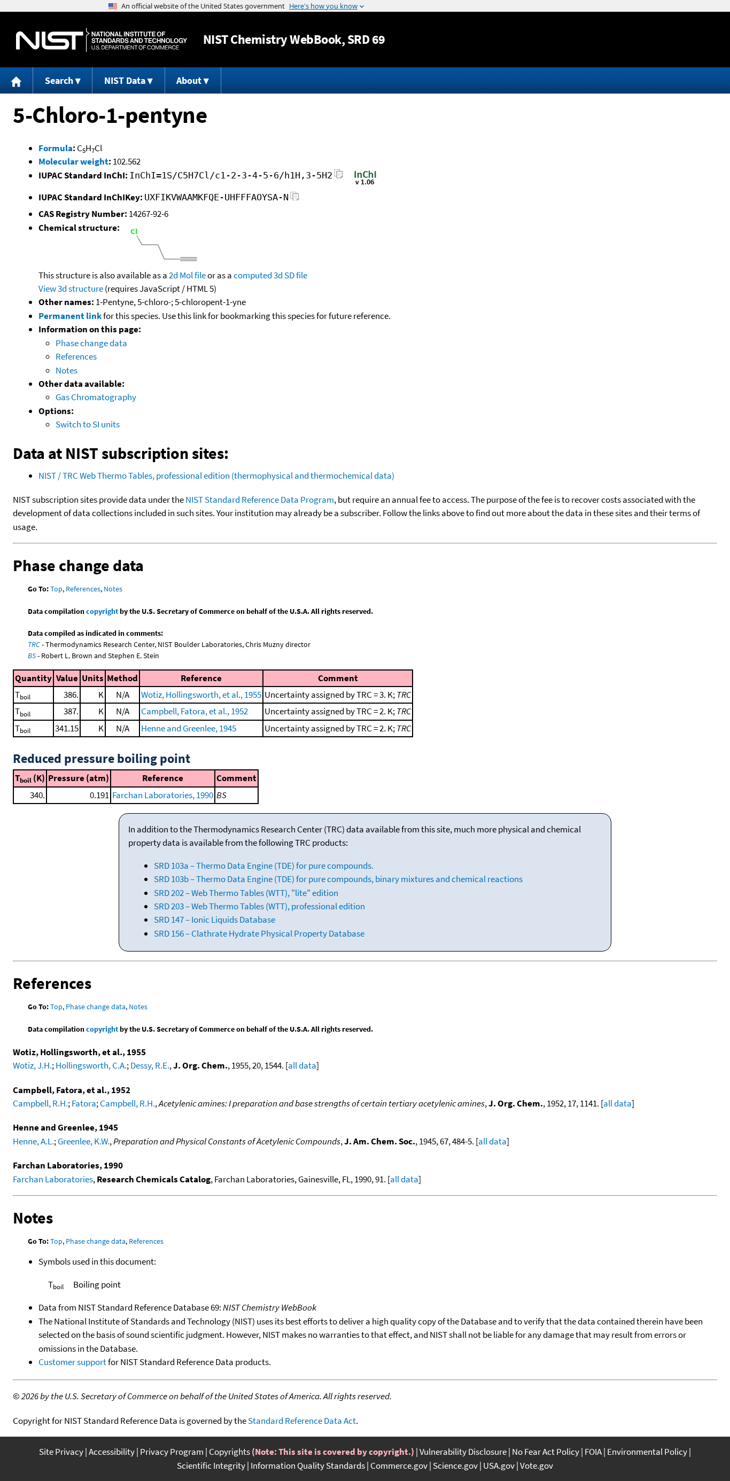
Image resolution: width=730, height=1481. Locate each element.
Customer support (72, 1362)
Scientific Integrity (211, 1465)
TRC (34, 644)
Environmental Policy (647, 1451)
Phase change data (91, 343)
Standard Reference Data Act (302, 1421)
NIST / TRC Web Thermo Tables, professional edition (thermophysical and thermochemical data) (216, 475)
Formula (55, 148)
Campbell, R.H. (40, 1103)
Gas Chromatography (96, 397)
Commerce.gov (399, 1465)
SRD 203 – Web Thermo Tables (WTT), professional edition (259, 906)
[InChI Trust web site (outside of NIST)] (365, 184)
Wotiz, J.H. (32, 1065)
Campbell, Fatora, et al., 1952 (194, 711)
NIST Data (124, 80)
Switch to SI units (88, 424)
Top (56, 589)
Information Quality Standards (308, 1465)
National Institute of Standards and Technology (101, 40)
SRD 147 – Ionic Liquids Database (214, 919)
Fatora (84, 1103)
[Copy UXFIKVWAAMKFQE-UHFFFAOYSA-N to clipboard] (294, 199)
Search (59, 80)
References (76, 356)
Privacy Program (172, 1451)
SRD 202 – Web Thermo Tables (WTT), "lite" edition (246, 893)
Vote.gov (536, 1465)
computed (253, 275)
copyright (102, 611)
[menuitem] (16, 80)
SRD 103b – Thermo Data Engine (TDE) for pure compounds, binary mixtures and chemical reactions (338, 879)
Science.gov (455, 1465)
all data (302, 1065)
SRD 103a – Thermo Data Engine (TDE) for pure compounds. (264, 865)
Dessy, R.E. (149, 1065)
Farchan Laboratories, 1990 (162, 795)
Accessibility (112, 1451)
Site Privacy (61, 1451)
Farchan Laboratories (53, 1179)
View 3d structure (70, 288)
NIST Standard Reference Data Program (259, 499)
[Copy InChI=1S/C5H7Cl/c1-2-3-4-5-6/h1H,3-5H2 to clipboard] (338, 177)
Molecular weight (73, 161)
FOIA (593, 1451)
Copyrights (229, 1451)
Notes (66, 370)
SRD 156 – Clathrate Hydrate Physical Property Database (259, 933)
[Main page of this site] (16, 80)
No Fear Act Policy (545, 1451)
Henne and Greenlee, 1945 (188, 728)
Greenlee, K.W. (84, 1141)
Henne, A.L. (33, 1141)
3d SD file (290, 275)
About (188, 80)
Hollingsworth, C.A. (91, 1065)
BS (32, 655)
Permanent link (70, 316)
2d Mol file (187, 275)
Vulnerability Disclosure (463, 1451)
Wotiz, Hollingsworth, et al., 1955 (201, 694)
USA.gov (499, 1465)
